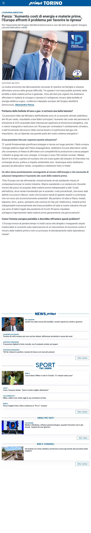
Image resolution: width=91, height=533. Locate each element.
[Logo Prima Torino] (45, 3)
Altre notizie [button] (82, 358)
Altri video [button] (83, 438)
